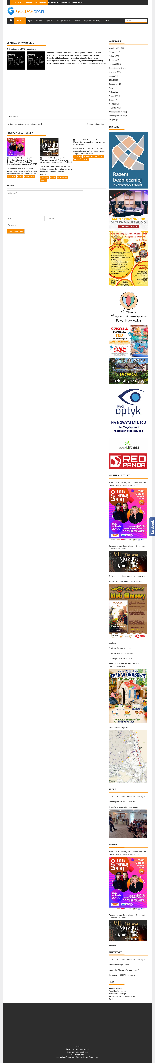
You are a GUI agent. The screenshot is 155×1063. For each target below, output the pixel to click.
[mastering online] (129, 230)
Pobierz (112, 88)
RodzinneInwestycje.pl (117, 994)
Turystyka (48, 21)
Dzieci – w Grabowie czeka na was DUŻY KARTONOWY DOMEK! (124, 665)
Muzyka (43, 180)
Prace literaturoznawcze (118, 991)
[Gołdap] (11, 20)
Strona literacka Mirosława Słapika (122, 996)
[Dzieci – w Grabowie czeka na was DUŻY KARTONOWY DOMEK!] (128, 696)
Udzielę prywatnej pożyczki (77, 1052)
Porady (111, 96)
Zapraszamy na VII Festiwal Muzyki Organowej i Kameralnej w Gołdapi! (127, 547)
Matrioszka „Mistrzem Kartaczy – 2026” (124, 970)
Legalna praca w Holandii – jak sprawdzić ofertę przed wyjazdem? (59, 2)
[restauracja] (129, 384)
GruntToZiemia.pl (115, 988)
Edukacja (112, 52)
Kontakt (106, 21)
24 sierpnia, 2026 (14, 158)
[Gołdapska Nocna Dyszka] (128, 756)
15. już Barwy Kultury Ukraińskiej (121, 653)
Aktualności (20, 21)
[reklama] (129, 286)
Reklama (77, 21)
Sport (30, 21)
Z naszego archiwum (63, 21)
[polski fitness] (129, 452)
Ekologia (112, 56)
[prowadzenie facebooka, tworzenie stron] (128, 469)
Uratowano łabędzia (95, 124)
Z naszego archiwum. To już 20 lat (122, 659)
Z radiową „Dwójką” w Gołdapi (120, 648)
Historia (111, 60)
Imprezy (39, 21)
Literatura (112, 72)
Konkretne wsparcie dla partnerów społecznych (127, 576)
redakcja (32, 49)
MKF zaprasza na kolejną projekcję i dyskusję (125, 581)
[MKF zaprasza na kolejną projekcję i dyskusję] (128, 611)
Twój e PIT (77, 1047)
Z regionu (85, 159)
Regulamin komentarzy (92, 21)
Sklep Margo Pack (77, 1055)
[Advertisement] (104, 11)
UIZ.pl (111, 999)
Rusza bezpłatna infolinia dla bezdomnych (26, 124)
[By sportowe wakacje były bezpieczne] (128, 824)
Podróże (112, 92)
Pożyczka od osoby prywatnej (77, 1049)
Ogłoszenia (113, 84)
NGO (96, 156)
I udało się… (113, 643)
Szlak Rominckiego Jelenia (119, 965)
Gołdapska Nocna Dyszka (118, 728)
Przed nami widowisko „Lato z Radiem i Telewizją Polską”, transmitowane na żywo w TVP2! (127, 484)
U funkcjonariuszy (115, 112)
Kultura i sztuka (29, 176)
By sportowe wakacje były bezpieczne (123, 807)
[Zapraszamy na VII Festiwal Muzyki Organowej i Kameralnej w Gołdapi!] (128, 561)
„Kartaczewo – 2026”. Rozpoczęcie (122, 975)
